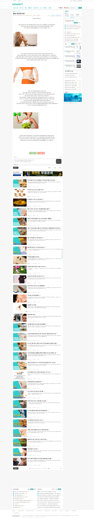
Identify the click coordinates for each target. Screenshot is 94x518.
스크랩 (53, 15)
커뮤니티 (21, 7)
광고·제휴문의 (54, 510)
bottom (62, 258)
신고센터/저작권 (39, 510)
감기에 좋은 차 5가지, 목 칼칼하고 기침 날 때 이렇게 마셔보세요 (41, 180)
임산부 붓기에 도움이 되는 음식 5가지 (35, 276)
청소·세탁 (72, 15)
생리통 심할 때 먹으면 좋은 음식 (34, 381)
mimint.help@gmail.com (67, 515)
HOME (62, 249)
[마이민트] (14, 1)
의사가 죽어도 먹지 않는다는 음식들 (35, 391)
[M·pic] (19, 1)
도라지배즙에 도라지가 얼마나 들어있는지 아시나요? (38, 372)
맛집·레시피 (35, 7)
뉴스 (41, 7)
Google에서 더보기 (58, 15)
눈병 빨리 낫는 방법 (31, 304)
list (62, 253)
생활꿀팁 (77, 14)
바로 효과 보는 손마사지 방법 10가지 (35, 189)
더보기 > (79, 92)
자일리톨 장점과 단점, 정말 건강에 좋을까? (36, 324)
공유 (49, 15)
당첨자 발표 (67, 510)
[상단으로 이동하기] (61, 468)
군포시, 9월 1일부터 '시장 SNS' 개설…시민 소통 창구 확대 (71, 47)
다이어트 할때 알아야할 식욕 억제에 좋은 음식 (37, 410)
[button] (71, 1)
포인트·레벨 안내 (16, 512)
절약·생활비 (67, 15)
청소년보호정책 (47, 510)
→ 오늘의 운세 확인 (17, 175)
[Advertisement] (69, 4)
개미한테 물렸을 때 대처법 (33, 256)
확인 (58, 161)
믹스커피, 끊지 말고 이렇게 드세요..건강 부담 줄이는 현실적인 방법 (41, 343)
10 (46, 468)
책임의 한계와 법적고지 (30, 510)
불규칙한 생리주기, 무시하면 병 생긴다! (36, 247)
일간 (28, 489)
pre (62, 252)
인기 (73, 43)
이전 (55, 167)
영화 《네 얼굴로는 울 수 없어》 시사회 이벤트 (74, 102)
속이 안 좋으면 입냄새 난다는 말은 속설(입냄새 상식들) (39, 458)
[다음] (81, 103)
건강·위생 (66, 14)
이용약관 (13, 510)
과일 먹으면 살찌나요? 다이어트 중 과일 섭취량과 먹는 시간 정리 (41, 362)
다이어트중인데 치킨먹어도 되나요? (35, 420)
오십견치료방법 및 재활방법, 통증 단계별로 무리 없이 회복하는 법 (41, 352)
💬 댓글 (35, 15)
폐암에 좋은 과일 (31, 314)
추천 (76, 43)
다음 (60, 167)
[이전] (65, 103)
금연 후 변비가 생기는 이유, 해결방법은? (36, 285)
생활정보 (30, 7)
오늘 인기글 (15, 7)
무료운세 (45, 7)
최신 (79, 43)
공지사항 (61, 510)
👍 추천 (31, 15)
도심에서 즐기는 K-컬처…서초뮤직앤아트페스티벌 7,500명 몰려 (71, 61)
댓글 (62, 256)
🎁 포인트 (66, 7)
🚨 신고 (39, 15)
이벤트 (49, 7)
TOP (62, 251)
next (62, 255)
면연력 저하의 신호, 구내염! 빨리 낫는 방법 (36, 400)
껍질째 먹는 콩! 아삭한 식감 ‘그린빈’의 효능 (36, 439)
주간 (32, 489)
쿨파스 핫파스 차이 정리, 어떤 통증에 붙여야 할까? (38, 208)
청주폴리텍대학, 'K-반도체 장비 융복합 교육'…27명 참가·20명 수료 (71, 66)
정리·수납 (77, 15)
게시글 (76, 22)
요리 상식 (72, 14)
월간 (35, 489)
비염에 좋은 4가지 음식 (32, 448)
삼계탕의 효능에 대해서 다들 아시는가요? (36, 266)
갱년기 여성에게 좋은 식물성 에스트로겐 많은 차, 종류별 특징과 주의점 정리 (43, 228)
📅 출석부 (60, 7)
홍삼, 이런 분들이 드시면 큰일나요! (35, 237)
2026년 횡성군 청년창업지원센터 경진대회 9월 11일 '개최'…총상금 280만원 (70, 56)
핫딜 (26, 7)
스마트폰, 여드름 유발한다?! (33, 295)
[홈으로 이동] (17, 4)
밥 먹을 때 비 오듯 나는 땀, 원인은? (35, 199)
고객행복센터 (73, 510)
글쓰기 (15, 167)
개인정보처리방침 (21, 510)
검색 (80, 7)
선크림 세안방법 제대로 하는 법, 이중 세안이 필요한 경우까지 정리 (41, 333)
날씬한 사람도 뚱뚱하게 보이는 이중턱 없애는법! (37, 429)
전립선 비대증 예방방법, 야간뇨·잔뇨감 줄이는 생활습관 (39, 218)
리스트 (49, 167)
